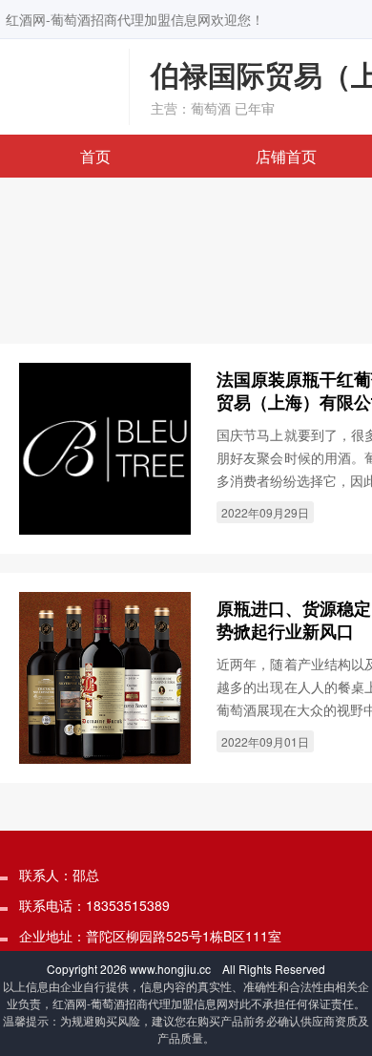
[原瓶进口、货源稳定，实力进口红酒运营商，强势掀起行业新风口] (105, 676)
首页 (95, 156)
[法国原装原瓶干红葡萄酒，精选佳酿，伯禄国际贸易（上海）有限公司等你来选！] (105, 446)
